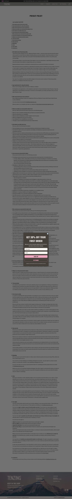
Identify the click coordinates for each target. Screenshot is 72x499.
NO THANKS (36, 260)
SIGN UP (36, 257)
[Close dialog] (47, 233)
